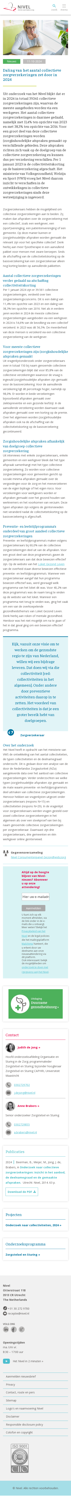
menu (64, 9)
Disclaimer (12, 1416)
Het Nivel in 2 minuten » (28, 1361)
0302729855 (22, 1124)
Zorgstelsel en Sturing (21, 1254)
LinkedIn (6, 1329)
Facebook (14, 1329)
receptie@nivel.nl (18, 1313)
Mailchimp (27, 943)
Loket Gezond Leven (51, 564)
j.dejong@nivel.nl (24, 1093)
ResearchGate (22, 1329)
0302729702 (22, 1085)
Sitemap (11, 1400)
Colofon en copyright (19, 1432)
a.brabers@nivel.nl (25, 1132)
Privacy (10, 1384)
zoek (54, 9)
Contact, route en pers (20, 1392)
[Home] (27, 7)
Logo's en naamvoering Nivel (24, 1408)
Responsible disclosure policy (24, 1424)
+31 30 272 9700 (18, 1308)
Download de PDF (20, 1192)
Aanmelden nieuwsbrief (21, 1376)
